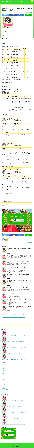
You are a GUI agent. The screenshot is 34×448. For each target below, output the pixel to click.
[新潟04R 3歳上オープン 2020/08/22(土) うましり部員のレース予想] (4, 257)
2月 (3, 370)
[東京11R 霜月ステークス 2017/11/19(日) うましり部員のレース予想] (4, 308)
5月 (3, 367)
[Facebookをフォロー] (4, 240)
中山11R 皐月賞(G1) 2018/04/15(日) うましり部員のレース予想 (18, 274)
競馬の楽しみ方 (4, 388)
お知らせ (3, 384)
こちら (5, 205)
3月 (3, 369)
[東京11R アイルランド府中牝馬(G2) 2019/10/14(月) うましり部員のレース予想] (4, 269)
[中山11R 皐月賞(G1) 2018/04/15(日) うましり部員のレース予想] (4, 276)
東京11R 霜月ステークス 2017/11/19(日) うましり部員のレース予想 (19, 306)
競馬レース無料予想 (28, 12)
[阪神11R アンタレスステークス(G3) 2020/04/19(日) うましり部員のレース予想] (4, 282)
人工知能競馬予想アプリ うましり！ (13, 1)
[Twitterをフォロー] (2, 240)
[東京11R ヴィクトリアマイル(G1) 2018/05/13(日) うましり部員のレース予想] (4, 289)
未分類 (3, 387)
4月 (3, 368)
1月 (3, 371)
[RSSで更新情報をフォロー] (7, 240)
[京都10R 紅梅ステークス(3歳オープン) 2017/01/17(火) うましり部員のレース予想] (4, 301)
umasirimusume (29, 242)
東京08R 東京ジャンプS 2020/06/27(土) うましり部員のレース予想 (14, 317)
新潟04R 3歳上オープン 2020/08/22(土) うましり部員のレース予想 (19, 255)
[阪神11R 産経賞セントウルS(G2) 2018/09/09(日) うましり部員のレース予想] (4, 250)
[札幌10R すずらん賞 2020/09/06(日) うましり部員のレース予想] (4, 295)
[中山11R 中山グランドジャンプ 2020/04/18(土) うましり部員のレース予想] (4, 263)
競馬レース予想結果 (5, 389)
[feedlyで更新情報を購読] (6, 240)
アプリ (3, 385)
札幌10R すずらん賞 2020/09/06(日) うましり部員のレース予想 (18, 293)
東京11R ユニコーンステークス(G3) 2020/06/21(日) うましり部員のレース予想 (15, 314)
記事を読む (8, 253)
